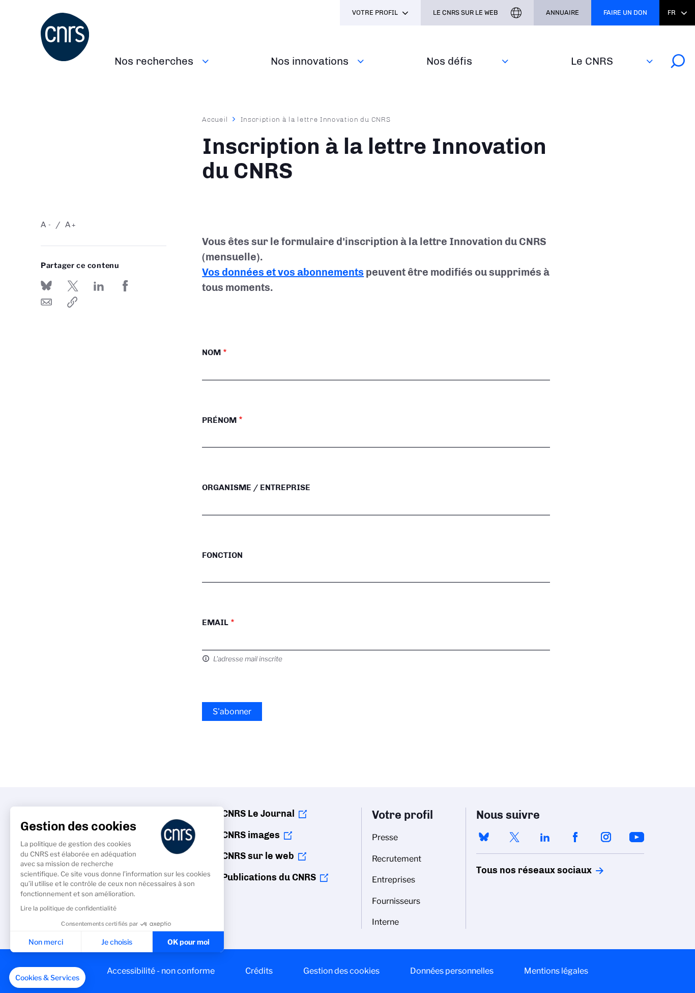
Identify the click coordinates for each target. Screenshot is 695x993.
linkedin (545, 837)
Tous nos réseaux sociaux (516, 870)
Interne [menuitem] (385, 922)
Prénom (219, 420)
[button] (47, 977)
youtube (636, 837)
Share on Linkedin (98, 285)
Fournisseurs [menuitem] (396, 901)
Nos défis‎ (449, 61)
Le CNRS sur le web (465, 12)
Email (215, 622)
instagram (606, 837)
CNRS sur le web (258, 856)
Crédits (259, 971)
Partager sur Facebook (125, 285)
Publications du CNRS (269, 877)
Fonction (222, 555)
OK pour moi (188, 941)
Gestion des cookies (341, 971)
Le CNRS (592, 61)
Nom (211, 352)
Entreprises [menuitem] (393, 879)
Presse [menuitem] (385, 837)
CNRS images (251, 835)
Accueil (215, 119)
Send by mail (46, 302)
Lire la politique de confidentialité (68, 908)
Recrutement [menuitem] (396, 859)
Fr (672, 12)
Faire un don (625, 12)
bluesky (483, 837)
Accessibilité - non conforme (161, 971)
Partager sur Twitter (72, 285)
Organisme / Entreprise (256, 487)
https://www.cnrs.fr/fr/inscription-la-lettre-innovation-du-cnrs (72, 302)
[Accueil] (71, 37)
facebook (575, 837)
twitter (514, 837)
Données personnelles (452, 971)
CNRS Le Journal (258, 813)
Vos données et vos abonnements (283, 272)
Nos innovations (310, 61)
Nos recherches (153, 61)
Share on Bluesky (46, 285)
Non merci (45, 941)
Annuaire (562, 12)
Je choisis (116, 941)
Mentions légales (556, 971)
